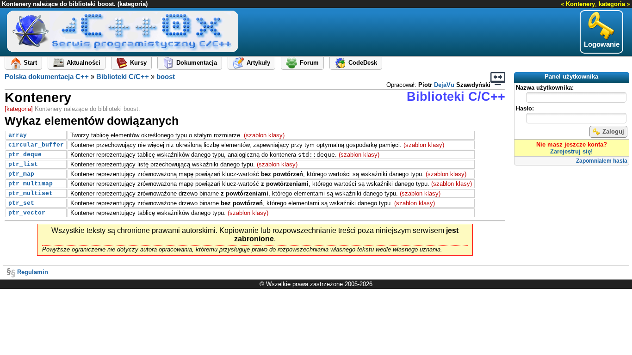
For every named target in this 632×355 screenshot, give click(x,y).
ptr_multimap (30, 183)
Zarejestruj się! (571, 151)
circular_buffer (36, 144)
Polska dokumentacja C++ (47, 76)
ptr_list (23, 164)
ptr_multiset (30, 193)
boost (165, 76)
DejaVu (444, 84)
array (17, 135)
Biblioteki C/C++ (122, 76)
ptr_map (21, 174)
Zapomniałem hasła (601, 161)
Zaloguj (613, 131)
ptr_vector (26, 212)
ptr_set (21, 203)
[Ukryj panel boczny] (497, 78)
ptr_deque (25, 154)
